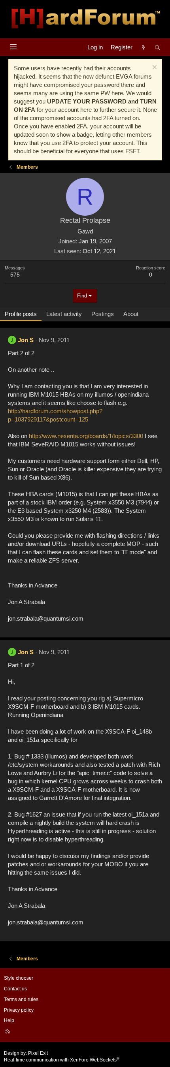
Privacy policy (19, 1010)
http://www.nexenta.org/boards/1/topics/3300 (86, 436)
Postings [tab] (102, 314)
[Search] (157, 47)
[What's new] (143, 47)
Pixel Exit (38, 1053)
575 (15, 274)
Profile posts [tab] (21, 314)
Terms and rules (21, 999)
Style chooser (18, 978)
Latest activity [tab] (64, 314)
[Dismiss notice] (153, 68)
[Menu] (13, 47)
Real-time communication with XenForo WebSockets (61, 1060)
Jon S (26, 340)
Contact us (15, 989)
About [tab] (130, 314)
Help (9, 1020)
